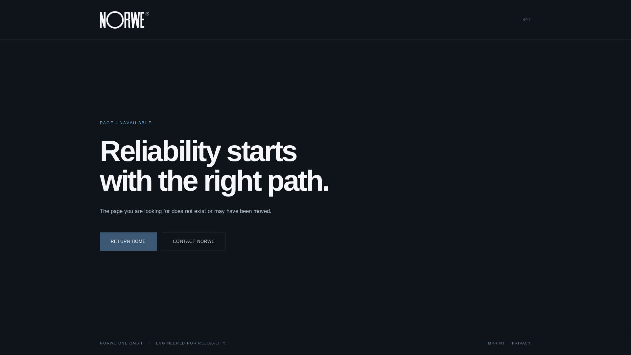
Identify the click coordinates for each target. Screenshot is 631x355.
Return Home (128, 241)
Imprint (495, 343)
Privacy (521, 343)
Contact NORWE (194, 241)
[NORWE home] (124, 20)
